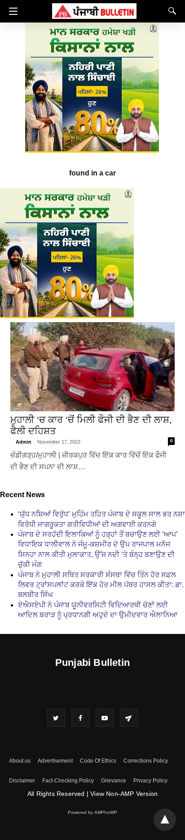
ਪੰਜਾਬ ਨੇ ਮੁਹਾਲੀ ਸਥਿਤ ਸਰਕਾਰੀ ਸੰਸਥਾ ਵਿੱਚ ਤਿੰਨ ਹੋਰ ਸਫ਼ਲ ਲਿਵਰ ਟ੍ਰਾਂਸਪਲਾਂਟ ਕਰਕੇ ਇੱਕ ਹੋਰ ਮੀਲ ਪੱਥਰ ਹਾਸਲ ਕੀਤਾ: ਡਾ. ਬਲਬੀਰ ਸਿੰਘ (101, 585)
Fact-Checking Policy (68, 780)
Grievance (113, 780)
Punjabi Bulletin (92, 662)
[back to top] (165, 820)
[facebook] (80, 718)
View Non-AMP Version (124, 793)
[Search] (170, 11)
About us (20, 761)
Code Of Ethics (98, 761)
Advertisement (55, 761)
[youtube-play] (105, 718)
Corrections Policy (145, 761)
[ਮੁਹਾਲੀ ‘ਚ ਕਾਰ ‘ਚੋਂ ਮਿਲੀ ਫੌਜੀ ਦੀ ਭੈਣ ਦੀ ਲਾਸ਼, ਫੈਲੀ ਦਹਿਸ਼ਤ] (92, 366)
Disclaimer (22, 780)
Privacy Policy (150, 780)
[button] (11, 11)
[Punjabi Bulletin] (94, 9)
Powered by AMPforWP (93, 812)
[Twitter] (56, 718)
